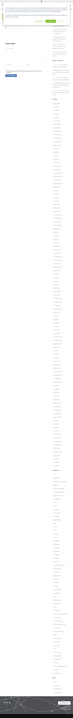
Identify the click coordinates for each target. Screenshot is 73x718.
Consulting (56, 516)
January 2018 (57, 406)
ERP (55, 523)
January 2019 (57, 368)
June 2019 (56, 350)
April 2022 (56, 242)
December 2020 (58, 298)
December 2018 (58, 371)
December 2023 (58, 173)
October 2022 (57, 222)
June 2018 (56, 389)
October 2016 (57, 448)
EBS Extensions (57, 520)
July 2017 (56, 420)
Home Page (57, 551)
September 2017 (58, 417)
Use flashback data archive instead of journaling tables (61, 72)
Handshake (56, 540)
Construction (57, 513)
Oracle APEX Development (60, 614)
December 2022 (58, 215)
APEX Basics (57, 478)
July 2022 (56, 232)
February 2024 (57, 166)
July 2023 (56, 190)
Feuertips (56, 533)
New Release (57, 603)
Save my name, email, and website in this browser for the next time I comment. (24, 71)
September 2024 (58, 141)
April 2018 (56, 396)
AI (54, 474)
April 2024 (56, 159)
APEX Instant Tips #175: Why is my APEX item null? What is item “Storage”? (59, 46)
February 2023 (57, 208)
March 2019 (57, 361)
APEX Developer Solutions (60, 481)
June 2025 (56, 110)
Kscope (55, 586)
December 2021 (58, 256)
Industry (56, 561)
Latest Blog (56, 593)
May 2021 (56, 281)
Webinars (56, 669)
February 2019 (57, 364)
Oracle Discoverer (58, 621)
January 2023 (57, 211)
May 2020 (56, 323)
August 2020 (57, 312)
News (55, 607)
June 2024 (56, 152)
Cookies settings (39, 21)
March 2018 (57, 399)
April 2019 (56, 357)
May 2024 (56, 155)
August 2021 (57, 270)
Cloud (55, 502)
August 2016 (57, 455)
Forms (55, 537)
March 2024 (57, 162)
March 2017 (57, 431)
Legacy (55, 596)
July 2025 (56, 107)
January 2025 (57, 127)
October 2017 (57, 413)
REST (55, 648)
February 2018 (57, 403)
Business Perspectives (59, 488)
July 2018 (56, 385)
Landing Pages (57, 589)
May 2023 (56, 197)
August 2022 (57, 228)
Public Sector (57, 641)
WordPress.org (57, 692)
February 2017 (57, 434)
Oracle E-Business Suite (59, 624)
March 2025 (57, 120)
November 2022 (58, 218)
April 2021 (56, 284)
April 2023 (56, 201)
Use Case (56, 662)
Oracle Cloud (57, 617)
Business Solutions (58, 495)
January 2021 (57, 295)
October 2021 (57, 263)
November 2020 (58, 302)
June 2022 (56, 235)
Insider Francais (57, 568)
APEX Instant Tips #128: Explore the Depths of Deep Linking (60, 85)
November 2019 (58, 340)
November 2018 (58, 375)
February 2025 (57, 124)
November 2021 (58, 260)
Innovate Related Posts (59, 565)
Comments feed (58, 689)
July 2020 (56, 316)
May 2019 (56, 354)
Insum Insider (57, 575)
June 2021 (56, 277)
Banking (56, 485)
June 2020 (56, 319)
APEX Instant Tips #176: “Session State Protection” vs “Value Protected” (59, 39)
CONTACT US (64, 703)
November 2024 (58, 134)
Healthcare (56, 544)
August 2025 (57, 103)
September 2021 (58, 267)
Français (68, 1)
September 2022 (58, 225)
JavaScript (56, 582)
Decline (62, 21)
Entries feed (57, 685)
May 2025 (56, 113)
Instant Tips (57, 572)
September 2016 (58, 451)
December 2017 (58, 410)
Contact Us (62, 1)
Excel (55, 526)
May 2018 (56, 392)
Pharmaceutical (57, 638)
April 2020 (56, 326)
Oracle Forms (57, 628)
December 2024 (58, 131)
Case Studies (57, 499)
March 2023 (57, 204)
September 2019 (58, 343)
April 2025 (56, 117)
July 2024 (56, 148)
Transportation (57, 655)
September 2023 (58, 183)
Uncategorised (57, 659)
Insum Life (56, 579)
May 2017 (56, 427)
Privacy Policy (57, 11)
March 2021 (57, 288)
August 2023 (57, 187)
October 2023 (57, 180)
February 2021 (57, 291)
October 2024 (57, 138)
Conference (56, 509)
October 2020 (57, 305)
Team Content (57, 652)
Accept (50, 21)
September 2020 (58, 309)
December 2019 (58, 336)
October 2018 (57, 378)
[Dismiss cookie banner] (67, 5)
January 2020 (57, 333)
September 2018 (58, 382)
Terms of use (13, 704)
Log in (55, 682)
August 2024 (57, 145)
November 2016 (58, 445)
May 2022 (56, 239)
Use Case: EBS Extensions (60, 666)
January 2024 (57, 169)
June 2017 (56, 424)
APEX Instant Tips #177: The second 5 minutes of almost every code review (60, 31)
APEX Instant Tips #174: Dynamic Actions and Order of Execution (59, 54)
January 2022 (57, 253)
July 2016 (56, 458)
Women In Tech (57, 673)
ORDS (55, 635)
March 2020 (57, 330)
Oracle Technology (58, 631)
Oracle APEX (57, 610)
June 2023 (56, 194)
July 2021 (56, 274)
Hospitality (56, 554)
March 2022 (57, 246)
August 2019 (57, 347)
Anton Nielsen (57, 70)
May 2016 (56, 465)
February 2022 (57, 249)
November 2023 (58, 176)
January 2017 (57, 438)
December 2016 (58, 441)
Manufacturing (57, 600)
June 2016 (56, 462)
